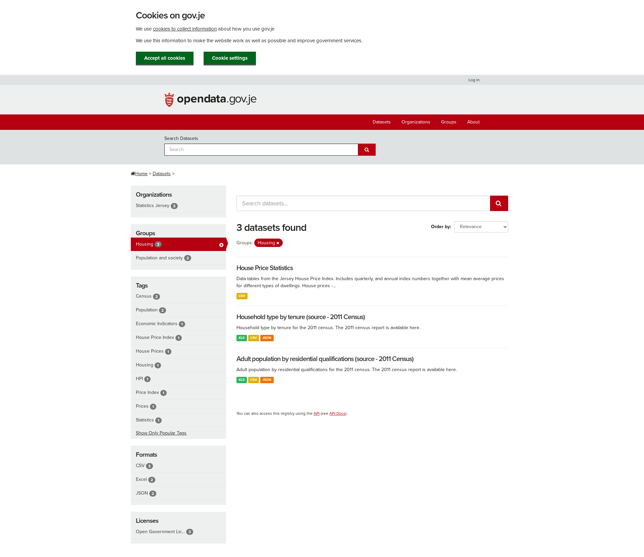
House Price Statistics (264, 268)
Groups (449, 122)
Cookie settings (230, 58)
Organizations (415, 122)
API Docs (337, 413)
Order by (440, 227)
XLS (241, 338)
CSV (241, 296)
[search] (499, 203)
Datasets (382, 122)
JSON (266, 338)
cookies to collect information (185, 29)
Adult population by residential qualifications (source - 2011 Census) (325, 359)
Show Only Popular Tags (161, 433)
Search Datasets (181, 138)
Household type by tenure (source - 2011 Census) (300, 317)
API (317, 413)
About (473, 122)
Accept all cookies (164, 58)
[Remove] (277, 243)
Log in (474, 80)
